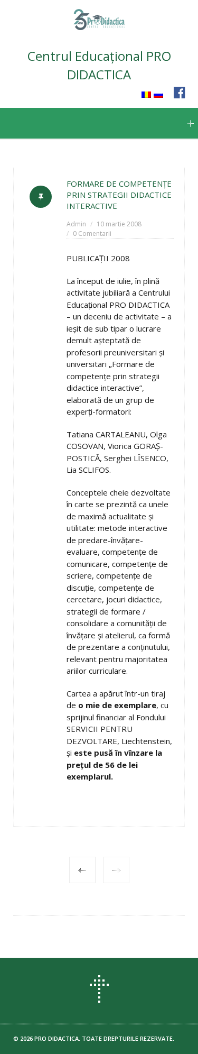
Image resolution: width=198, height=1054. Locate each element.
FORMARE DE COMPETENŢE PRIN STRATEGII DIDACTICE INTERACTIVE (119, 194)
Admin (76, 223)
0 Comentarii (92, 233)
